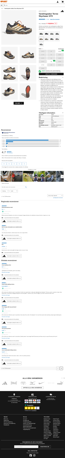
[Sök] (4, 5)
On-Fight (46, 438)
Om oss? (25, 419)
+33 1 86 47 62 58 (14, 402)
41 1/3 (43, 54)
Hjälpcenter (6, 420)
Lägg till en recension (55, 19)
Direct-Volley (46, 423)
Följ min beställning (8, 422)
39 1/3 (43, 51)
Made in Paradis (47, 435)
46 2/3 (59, 61)
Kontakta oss (14, 398)
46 (53, 61)
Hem (2, 8)
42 (51, 54)
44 (51, 58)
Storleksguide (61, 48)
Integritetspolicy (26, 429)
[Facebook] (30, 455)
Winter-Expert (56, 437)
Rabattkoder (6, 425)
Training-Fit (55, 429)
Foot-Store (46, 426)
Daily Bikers (46, 420)
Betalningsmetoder (27, 426)
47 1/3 (43, 65)
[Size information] (42, 48)
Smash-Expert (56, 425)
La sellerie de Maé (48, 434)
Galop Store (46, 428)
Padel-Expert (56, 419)
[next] (64, 378)
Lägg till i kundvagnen (51, 74)
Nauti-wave (46, 437)
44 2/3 (59, 58)
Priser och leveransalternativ (29, 428)
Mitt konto (6, 419)
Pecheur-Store (56, 420)
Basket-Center (47, 419)
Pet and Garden (56, 422)
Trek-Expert (55, 431)
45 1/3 (43, 61)
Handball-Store (47, 431)
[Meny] (1, 5)
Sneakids (55, 428)
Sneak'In (55, 426)
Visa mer (17, 103)
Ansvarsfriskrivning (27, 425)
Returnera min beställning (9, 423)
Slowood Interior (56, 423)
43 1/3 (43, 58)
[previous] (62, 378)
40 (51, 51)
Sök (6, 5)
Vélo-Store (55, 435)
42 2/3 (59, 54)
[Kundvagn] (62, 2)
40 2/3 (60, 51)
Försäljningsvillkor (27, 422)
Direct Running (47, 422)
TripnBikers (55, 434)
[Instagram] (34, 455)
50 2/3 (43, 68)
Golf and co (46, 429)
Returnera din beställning (50, 399)
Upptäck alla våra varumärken (32, 387)
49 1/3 (59, 65)
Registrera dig (44, 446)
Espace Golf (46, 425)
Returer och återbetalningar (29, 423)
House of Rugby (47, 432)
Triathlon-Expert (56, 432)
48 (51, 65)
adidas (43, 11)
